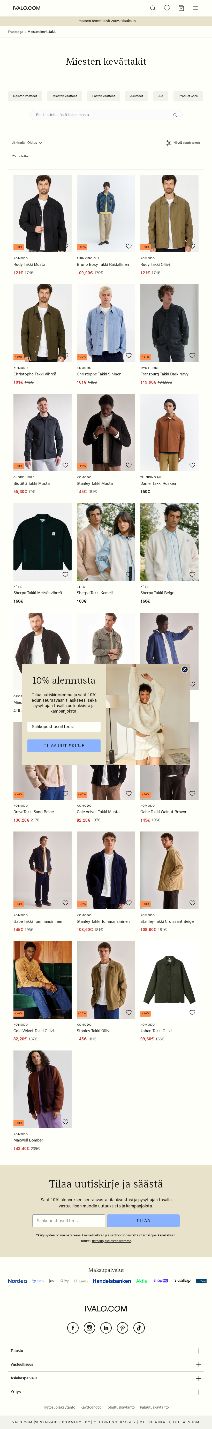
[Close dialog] (185, 669)
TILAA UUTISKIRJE (64, 746)
